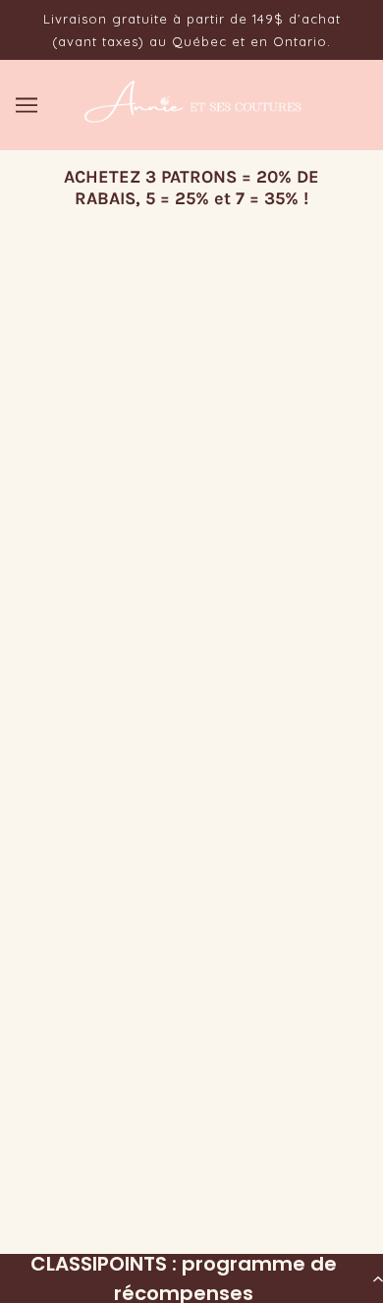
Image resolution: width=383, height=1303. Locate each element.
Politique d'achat (191, 677)
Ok (302, 1115)
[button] (191, 1278)
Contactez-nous (191, 797)
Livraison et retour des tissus (191, 737)
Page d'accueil (237, 461)
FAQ (191, 707)
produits (282, 484)
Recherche (191, 647)
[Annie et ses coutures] (191, 119)
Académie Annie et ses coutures (191, 767)
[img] (170, 935)
